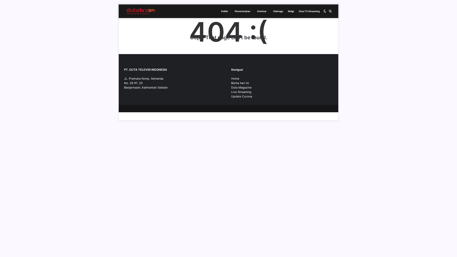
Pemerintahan (242, 11)
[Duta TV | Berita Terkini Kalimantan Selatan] (141, 11)
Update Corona (241, 96)
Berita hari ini (240, 83)
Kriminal (261, 11)
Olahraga (278, 11)
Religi (291, 11)
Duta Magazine (241, 87)
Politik (224, 11)
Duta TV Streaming (309, 11)
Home (235, 78)
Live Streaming (241, 92)
